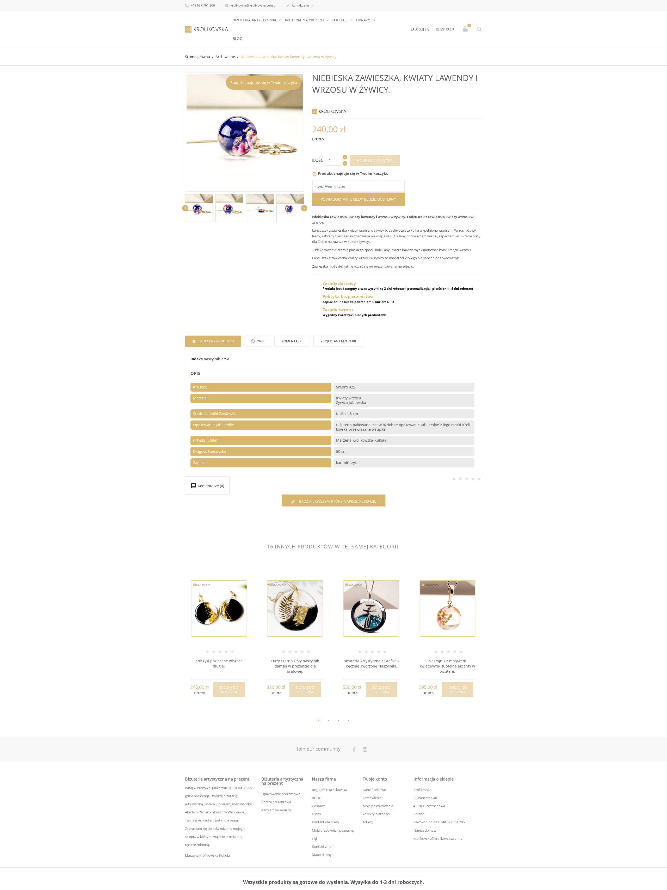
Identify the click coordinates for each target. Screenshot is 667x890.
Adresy (368, 822)
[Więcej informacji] (223, 712)
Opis (260, 341)
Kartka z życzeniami (276, 810)
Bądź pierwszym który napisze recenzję (333, 501)
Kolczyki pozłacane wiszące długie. (219, 663)
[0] (466, 29)
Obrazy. (364, 19)
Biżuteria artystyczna (255, 19)
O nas (316, 814)
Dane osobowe (374, 789)
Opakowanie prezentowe (280, 794)
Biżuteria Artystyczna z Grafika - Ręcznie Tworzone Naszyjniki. (371, 663)
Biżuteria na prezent (304, 19)
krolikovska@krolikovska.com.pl (250, 5)
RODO (317, 797)
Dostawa (318, 806)
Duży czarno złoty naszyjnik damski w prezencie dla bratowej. (295, 665)
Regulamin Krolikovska (329, 789)
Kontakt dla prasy (325, 822)
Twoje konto (375, 779)
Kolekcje (341, 19)
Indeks (196, 358)
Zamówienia (372, 797)
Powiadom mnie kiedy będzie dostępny (358, 199)
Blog (237, 38)
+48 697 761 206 (202, 5)
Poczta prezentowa (276, 802)
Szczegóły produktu (215, 341)
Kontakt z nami (299, 5)
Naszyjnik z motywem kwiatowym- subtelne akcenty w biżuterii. (447, 665)
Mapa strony (322, 854)
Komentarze (292, 341)
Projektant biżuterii (338, 341)
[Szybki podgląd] (214, 712)
